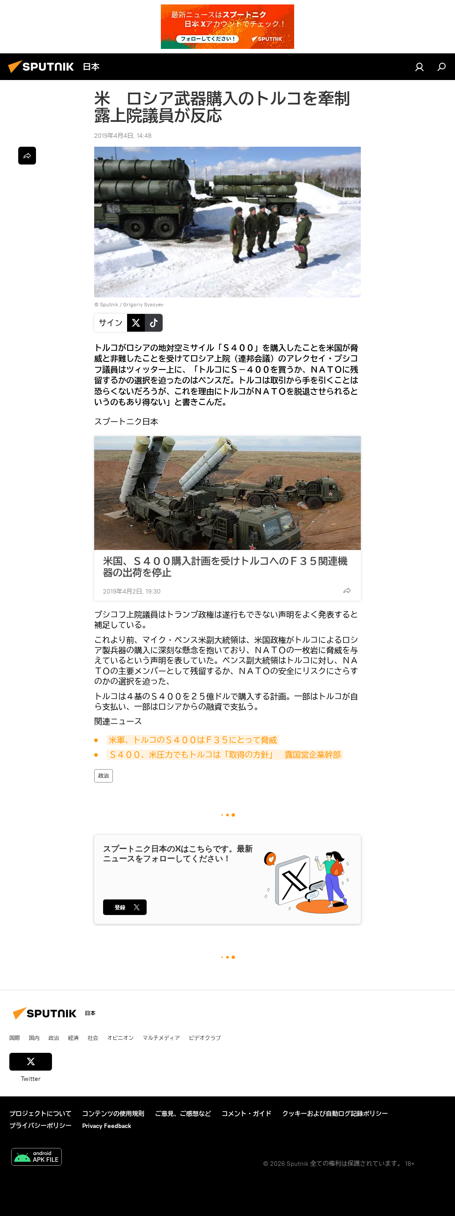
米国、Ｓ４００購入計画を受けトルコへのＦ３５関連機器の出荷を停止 (225, 566)
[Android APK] (36, 1158)
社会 (93, 1038)
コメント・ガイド (246, 1114)
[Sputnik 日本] (43, 74)
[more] (347, 590)
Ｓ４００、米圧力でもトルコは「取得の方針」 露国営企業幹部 (225, 755)
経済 (73, 1038)
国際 (14, 1038)
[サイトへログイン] (419, 67)
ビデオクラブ (205, 1038)
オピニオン (120, 1038)
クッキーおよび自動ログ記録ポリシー (335, 1114)
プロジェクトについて (40, 1114)
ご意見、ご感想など (183, 1114)
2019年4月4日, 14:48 (123, 136)
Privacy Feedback (106, 1126)
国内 (34, 1038)
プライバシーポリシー (40, 1126)
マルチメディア (161, 1038)
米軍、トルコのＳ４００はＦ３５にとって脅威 (193, 740)
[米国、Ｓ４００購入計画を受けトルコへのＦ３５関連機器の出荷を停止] (227, 493)
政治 (103, 775)
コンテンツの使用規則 (113, 1114)
